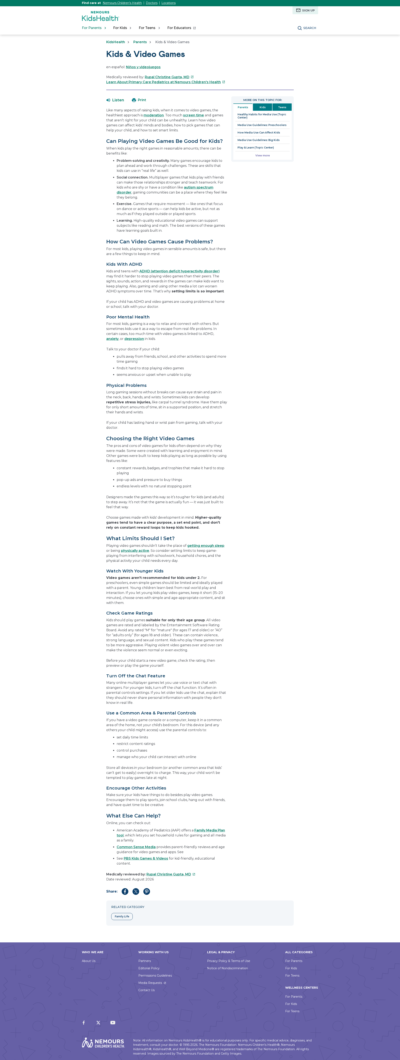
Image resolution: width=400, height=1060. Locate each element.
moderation (154, 115)
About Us (88, 961)
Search (309, 28)
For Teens (292, 975)
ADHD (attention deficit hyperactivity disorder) (179, 271)
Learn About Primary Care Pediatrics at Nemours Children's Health (165, 82)
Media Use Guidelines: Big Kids (259, 140)
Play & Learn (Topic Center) (256, 147)
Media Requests (150, 983)
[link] (181, 27)
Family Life (122, 916)
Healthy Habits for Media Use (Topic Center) (262, 116)
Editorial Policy (149, 968)
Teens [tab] (282, 107)
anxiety (112, 339)
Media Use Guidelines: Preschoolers (262, 125)
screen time (193, 115)
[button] (115, 100)
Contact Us (146, 990)
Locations (168, 3)
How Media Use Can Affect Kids (259, 132)
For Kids (291, 968)
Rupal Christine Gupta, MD (169, 77)
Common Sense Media (136, 847)
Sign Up (308, 10)
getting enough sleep (205, 546)
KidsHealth (115, 42)
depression (134, 339)
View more (262, 155)
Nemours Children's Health (122, 3)
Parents (140, 42)
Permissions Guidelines (155, 975)
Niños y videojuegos (143, 67)
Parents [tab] (243, 107)
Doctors (152, 3)
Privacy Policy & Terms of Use (228, 961)
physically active (135, 551)
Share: (112, 891)
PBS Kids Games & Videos (146, 858)
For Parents (293, 961)
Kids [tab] (263, 107)
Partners (144, 961)
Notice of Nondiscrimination (227, 968)
